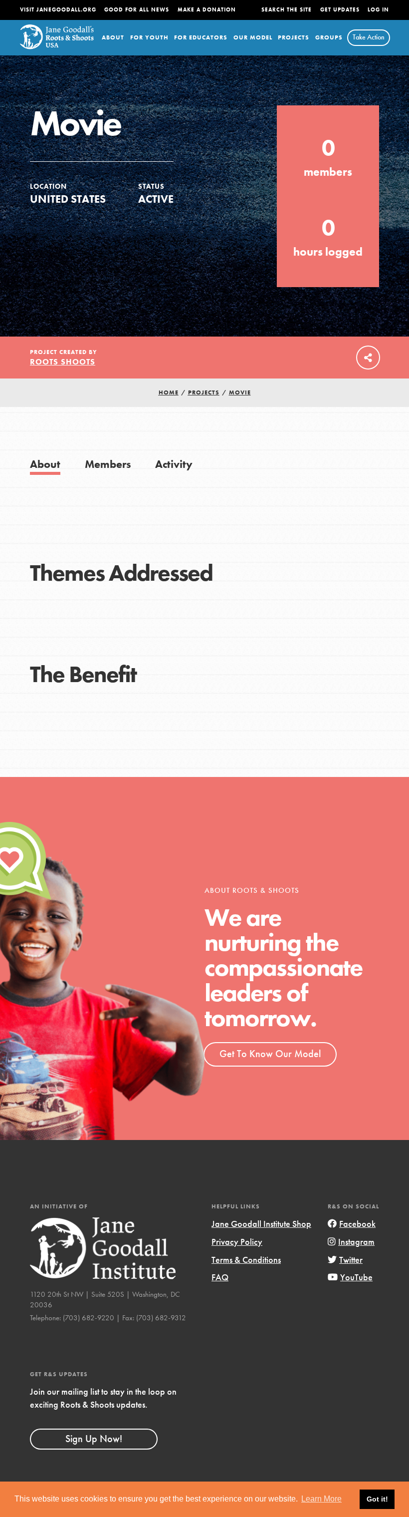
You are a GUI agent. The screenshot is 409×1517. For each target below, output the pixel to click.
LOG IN (378, 9)
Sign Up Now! (93, 1438)
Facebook (357, 1223)
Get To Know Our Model (270, 1053)
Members (108, 464)
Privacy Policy (236, 1241)
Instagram (356, 1241)
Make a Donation (207, 9)
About (113, 37)
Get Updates (340, 9)
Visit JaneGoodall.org (58, 9)
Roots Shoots (62, 362)
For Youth (149, 37)
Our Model (252, 37)
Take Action (369, 36)
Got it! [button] (377, 1499)
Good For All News (136, 9)
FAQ (219, 1277)
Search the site (286, 9)
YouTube (356, 1277)
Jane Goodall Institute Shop (261, 1223)
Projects (293, 37)
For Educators (200, 37)
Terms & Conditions (246, 1259)
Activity (174, 464)
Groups (329, 37)
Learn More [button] (321, 1499)
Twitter (351, 1259)
